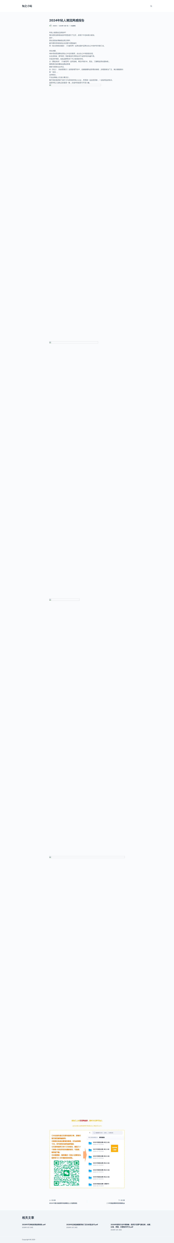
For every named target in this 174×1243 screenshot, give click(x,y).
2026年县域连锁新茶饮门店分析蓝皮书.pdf (82, 1224)
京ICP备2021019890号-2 (45, 1239)
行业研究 (73, 26)
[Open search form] (151, 6)
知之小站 (27, 5)
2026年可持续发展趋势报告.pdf (34, 1224)
